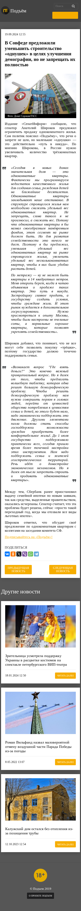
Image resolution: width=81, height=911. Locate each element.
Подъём (18, 10)
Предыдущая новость (18, 569)
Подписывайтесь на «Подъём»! (29, 537)
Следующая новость (63, 569)
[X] (18, 554)
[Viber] (24, 554)
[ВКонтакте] (7, 554)
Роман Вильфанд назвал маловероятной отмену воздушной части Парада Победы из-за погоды (38, 746)
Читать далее (65, 675)
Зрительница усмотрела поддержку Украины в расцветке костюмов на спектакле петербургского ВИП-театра (36, 660)
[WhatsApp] (30, 554)
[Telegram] (36, 554)
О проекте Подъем (40, 895)
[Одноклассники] (13, 554)
